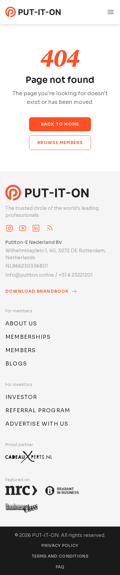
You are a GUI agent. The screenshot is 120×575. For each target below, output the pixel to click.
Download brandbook (37, 291)
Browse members (60, 142)
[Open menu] (111, 12)
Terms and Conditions (60, 556)
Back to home (60, 124)
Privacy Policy (59, 545)
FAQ (60, 566)
